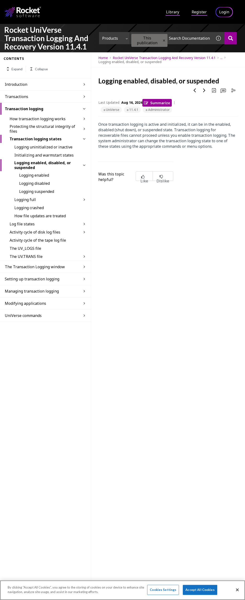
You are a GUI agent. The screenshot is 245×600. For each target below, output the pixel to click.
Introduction (16, 84)
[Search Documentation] (230, 38)
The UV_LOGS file (25, 248)
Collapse (41, 69)
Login (224, 12)
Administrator (159, 109)
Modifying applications (25, 303)
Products (110, 38)
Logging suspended (36, 191)
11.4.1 (133, 109)
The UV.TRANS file (26, 256)
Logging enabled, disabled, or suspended (42, 165)
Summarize (160, 102)
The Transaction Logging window (35, 266)
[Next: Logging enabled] (204, 90)
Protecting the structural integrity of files (42, 129)
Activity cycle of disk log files (35, 232)
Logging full (25, 199)
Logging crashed (29, 207)
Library (172, 12)
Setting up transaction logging (32, 279)
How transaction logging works (38, 118)
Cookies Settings (163, 590)
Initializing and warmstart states (44, 155)
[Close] (237, 589)
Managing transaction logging (32, 291)
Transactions (16, 96)
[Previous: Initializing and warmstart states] (195, 90)
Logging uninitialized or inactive (43, 147)
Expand (16, 69)
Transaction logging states (35, 139)
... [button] (221, 58)
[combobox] (171, 38)
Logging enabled (34, 175)
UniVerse (112, 109)
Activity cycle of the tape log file (38, 240)
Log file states (22, 224)
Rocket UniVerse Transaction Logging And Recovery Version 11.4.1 (164, 58)
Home (103, 58)
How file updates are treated (40, 215)
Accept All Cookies (199, 590)
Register (199, 12)
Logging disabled (34, 183)
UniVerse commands (23, 315)
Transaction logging (24, 108)
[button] (164, 40)
